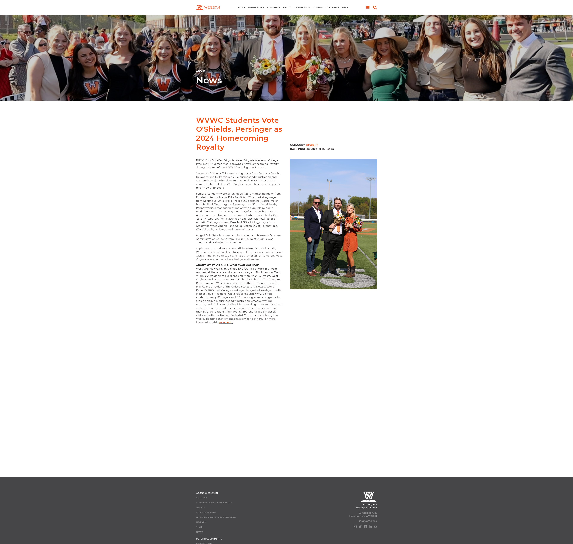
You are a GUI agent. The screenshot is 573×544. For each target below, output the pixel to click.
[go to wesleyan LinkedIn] (370, 527)
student (312, 145)
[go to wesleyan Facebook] (365, 527)
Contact (201, 497)
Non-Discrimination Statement (216, 517)
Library (201, 522)
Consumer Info (206, 512)
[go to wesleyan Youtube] (375, 527)
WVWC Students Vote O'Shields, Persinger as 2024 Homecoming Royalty (239, 133)
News (199, 532)
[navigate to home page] (208, 7)
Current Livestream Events (214, 502)
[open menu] (368, 7)
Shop (199, 527)
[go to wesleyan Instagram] (355, 527)
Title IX (200, 507)
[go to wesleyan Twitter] (360, 527)
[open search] (375, 7)
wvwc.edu (225, 322)
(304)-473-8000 (368, 521)
